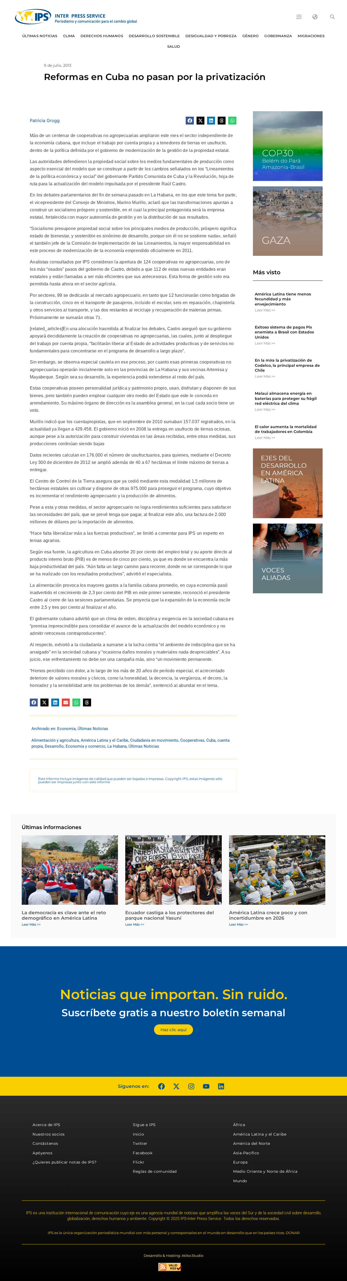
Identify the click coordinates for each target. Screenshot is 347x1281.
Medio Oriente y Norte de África (265, 1171)
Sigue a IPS (144, 1124)
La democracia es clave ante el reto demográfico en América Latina (64, 915)
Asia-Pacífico (246, 1153)
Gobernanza (278, 36)
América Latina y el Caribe (104, 740)
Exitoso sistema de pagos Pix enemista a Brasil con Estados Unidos (284, 332)
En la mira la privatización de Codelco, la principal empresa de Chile (287, 365)
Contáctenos (45, 1143)
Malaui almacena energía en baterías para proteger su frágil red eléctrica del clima (286, 398)
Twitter (140, 1143)
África (239, 1124)
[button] (332, 17)
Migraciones (311, 36)
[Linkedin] (221, 1086)
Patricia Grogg (45, 120)
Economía (66, 728)
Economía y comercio (85, 746)
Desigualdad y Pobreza (211, 36)
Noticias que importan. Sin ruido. (173, 994)
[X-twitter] (176, 1086)
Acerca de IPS (46, 1124)
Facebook (142, 1153)
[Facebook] (161, 1086)
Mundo (240, 1180)
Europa (240, 1162)
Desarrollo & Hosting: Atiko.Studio (173, 1255)
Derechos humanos (102, 36)
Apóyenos (42, 1153)
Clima (69, 36)
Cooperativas (192, 740)
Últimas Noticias (39, 36)
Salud (173, 46)
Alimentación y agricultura (55, 740)
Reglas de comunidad (155, 1171)
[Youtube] (206, 1086)
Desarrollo (54, 746)
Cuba (211, 740)
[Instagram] (191, 1086)
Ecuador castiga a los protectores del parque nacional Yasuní (169, 915)
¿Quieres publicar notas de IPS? (65, 1162)
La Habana (117, 746)
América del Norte (251, 1143)
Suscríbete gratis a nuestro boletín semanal (173, 1012)
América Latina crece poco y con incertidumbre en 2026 (268, 915)
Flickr (138, 1162)
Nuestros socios (49, 1134)
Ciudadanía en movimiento (154, 740)
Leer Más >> (265, 310)
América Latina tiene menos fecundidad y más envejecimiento (283, 299)
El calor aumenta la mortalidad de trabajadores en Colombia (286, 429)
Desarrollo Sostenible (154, 36)
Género (250, 36)
